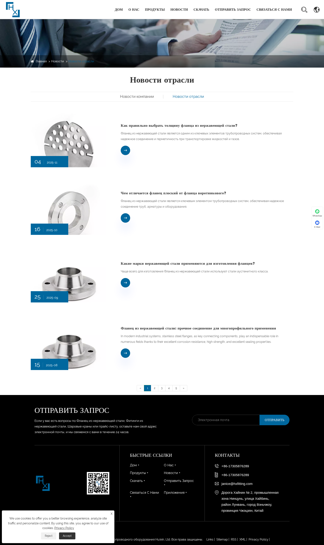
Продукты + (139, 473)
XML (242, 539)
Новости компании (137, 96)
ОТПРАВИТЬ (274, 420)
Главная (41, 61)
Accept (67, 535)
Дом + (134, 465)
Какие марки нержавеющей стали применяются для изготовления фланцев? (188, 263)
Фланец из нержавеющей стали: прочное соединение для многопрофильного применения (198, 328)
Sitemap (222, 539)
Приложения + (175, 492)
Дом (119, 9)
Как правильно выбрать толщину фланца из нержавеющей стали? (179, 125)
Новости (179, 9)
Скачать (201, 9)
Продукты (155, 9)
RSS (233, 539)
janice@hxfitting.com (237, 484)
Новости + (172, 473)
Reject (48, 535)
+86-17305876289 (235, 466)
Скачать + (137, 481)
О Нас (133, 9)
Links (209, 539)
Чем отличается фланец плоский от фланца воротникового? (173, 193)
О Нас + (170, 465)
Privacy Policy (258, 539)
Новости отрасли (81, 61)
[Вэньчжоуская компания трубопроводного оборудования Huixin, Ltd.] (12, 9)
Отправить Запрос (233, 9)
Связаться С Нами (274, 9)
